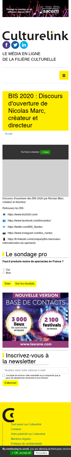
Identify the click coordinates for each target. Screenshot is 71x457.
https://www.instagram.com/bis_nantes (30, 233)
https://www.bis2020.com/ (22, 214)
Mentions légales (21, 439)
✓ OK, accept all (21, 452)
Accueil (8, 134)
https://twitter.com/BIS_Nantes (25, 227)
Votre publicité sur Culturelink (28, 434)
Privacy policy (57, 453)
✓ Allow (45, 152)
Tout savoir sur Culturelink (26, 424)
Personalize (41, 453)
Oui (8, 270)
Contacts (16, 429)
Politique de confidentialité (26, 444)
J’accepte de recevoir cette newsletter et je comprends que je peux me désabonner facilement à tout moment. (33, 377)
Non (8, 273)
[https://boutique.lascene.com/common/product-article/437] (35, 320)
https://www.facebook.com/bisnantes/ (29, 220)
